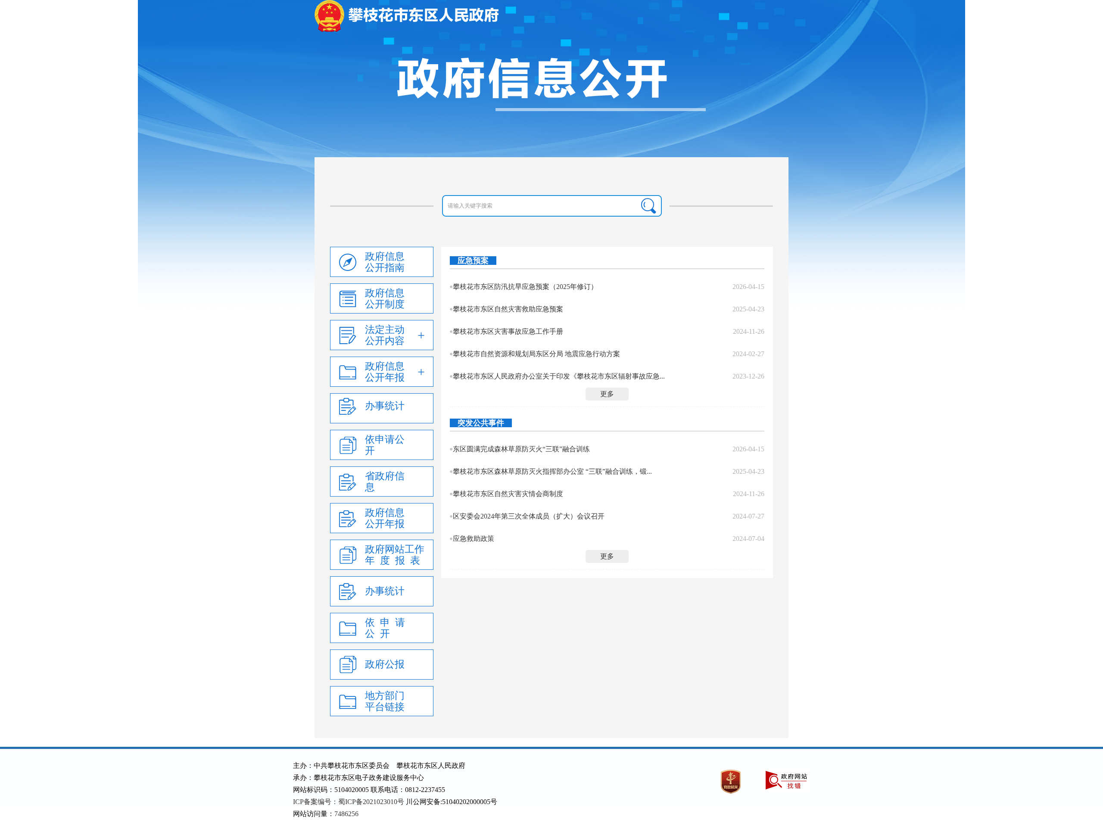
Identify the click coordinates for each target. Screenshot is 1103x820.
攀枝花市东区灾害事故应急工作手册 (508, 331)
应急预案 (473, 260)
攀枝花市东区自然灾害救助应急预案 (508, 309)
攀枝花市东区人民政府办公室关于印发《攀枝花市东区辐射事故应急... (559, 376)
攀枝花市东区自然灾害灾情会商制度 (508, 493)
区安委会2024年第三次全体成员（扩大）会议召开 (528, 516)
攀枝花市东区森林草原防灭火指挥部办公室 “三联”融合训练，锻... (552, 471)
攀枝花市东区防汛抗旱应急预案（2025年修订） (525, 286)
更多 (607, 394)
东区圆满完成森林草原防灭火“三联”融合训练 (521, 449)
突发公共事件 (481, 423)
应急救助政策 (473, 538)
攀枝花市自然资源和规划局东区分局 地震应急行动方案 (536, 353)
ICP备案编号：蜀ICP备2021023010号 (348, 801)
